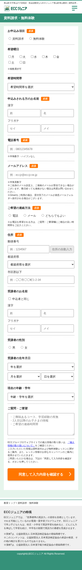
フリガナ (13, 120)
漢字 (10, 105)
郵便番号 (13, 241)
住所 (10, 234)
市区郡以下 (15, 272)
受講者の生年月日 (19, 358)
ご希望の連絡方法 (19, 207)
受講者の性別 (16, 340)
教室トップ (9, 503)
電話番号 (13, 140)
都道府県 (13, 256)
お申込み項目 (16, 30)
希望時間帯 (15, 78)
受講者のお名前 (18, 291)
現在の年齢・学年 (19, 388)
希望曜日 (13, 49)
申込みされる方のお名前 (23, 98)
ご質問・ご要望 (18, 408)
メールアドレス (18, 165)
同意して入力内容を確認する (41, 474)
